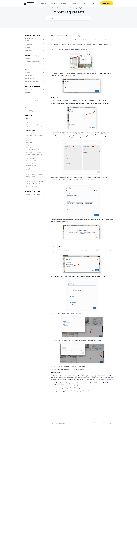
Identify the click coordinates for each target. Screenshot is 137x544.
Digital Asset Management (32, 61)
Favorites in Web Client (31, 165)
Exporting (27, 64)
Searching (27, 72)
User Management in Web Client (33, 152)
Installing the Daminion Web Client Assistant (33, 168)
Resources (73, 3)
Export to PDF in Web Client (32, 176)
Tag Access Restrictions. (92, 136)
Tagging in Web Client (31, 122)
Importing (27, 58)
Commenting (28, 140)
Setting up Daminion (30, 50)
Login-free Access (30, 137)
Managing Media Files (31, 55)
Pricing (83, 3)
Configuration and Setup (32, 35)
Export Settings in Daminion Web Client (35, 179)
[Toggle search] (93, 3)
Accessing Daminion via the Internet (32, 39)
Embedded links (29, 142)
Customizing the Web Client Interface (34, 181)
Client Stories (64, 3)
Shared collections (30, 158)
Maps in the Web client (31, 163)
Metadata (27, 70)
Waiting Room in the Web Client (33, 145)
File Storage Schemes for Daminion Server (31, 43)
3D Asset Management (31, 108)
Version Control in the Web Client (33, 149)
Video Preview (29, 147)
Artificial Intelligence (30, 111)
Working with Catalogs (31, 75)
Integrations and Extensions (33, 97)
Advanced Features (30, 105)
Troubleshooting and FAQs (33, 191)
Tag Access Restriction (58, 421)
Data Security (28, 89)
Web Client (70, 8)
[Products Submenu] (47, 3)
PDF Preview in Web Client (32, 160)
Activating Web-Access (31, 186)
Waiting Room (109, 379)
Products (43, 3)
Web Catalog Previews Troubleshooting (35, 135)
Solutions (53, 3)
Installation (27, 47)
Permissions (28, 92)
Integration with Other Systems (33, 100)
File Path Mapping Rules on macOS (34, 133)
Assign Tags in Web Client (32, 124)
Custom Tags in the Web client (33, 183)
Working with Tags (30, 78)
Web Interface (29, 115)
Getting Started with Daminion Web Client (34, 155)
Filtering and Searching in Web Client (34, 174)
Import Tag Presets (30, 130)
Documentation (61, 8)
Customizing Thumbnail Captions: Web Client (35, 127)
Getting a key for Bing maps (32, 171)
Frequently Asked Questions (32, 194)
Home (53, 8)
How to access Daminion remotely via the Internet (100, 421)
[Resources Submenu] (77, 3)
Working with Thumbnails (31, 81)
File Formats (28, 67)
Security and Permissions (32, 86)
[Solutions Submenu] (57, 3)
